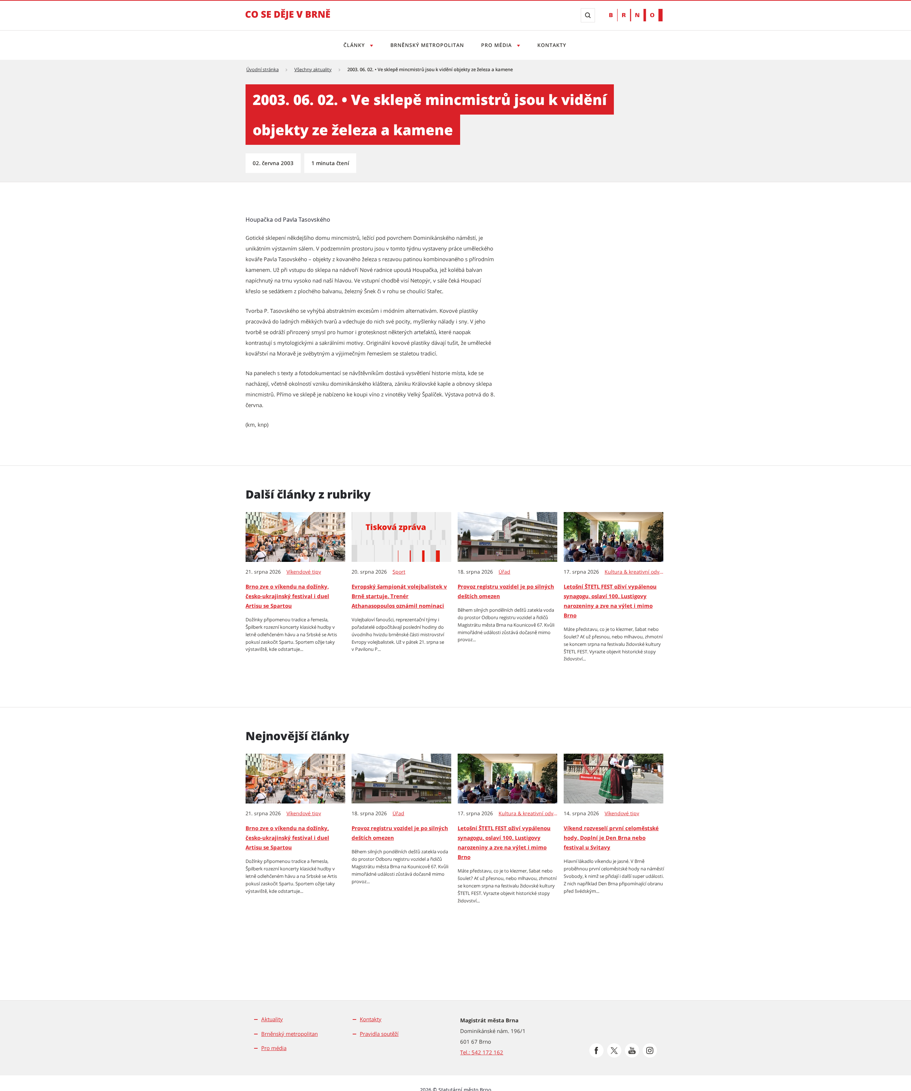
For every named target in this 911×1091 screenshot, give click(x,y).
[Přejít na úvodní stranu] (288, 19)
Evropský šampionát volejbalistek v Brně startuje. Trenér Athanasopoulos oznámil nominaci (399, 596)
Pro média (497, 45)
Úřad (504, 571)
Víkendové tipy (303, 571)
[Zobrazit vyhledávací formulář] (588, 15)
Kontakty (551, 45)
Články (355, 45)
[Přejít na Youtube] (632, 1050)
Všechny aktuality (313, 69)
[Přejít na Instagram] (650, 1050)
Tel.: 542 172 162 (481, 1052)
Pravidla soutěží (379, 1033)
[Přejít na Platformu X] (614, 1050)
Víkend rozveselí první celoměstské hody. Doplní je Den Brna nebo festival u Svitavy (611, 837)
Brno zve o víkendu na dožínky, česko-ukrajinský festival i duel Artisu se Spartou (287, 596)
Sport (399, 571)
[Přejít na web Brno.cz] (636, 15)
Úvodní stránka (262, 69)
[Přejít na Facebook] (596, 1050)
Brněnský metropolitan (427, 45)
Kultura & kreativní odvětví (634, 571)
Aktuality (272, 1019)
